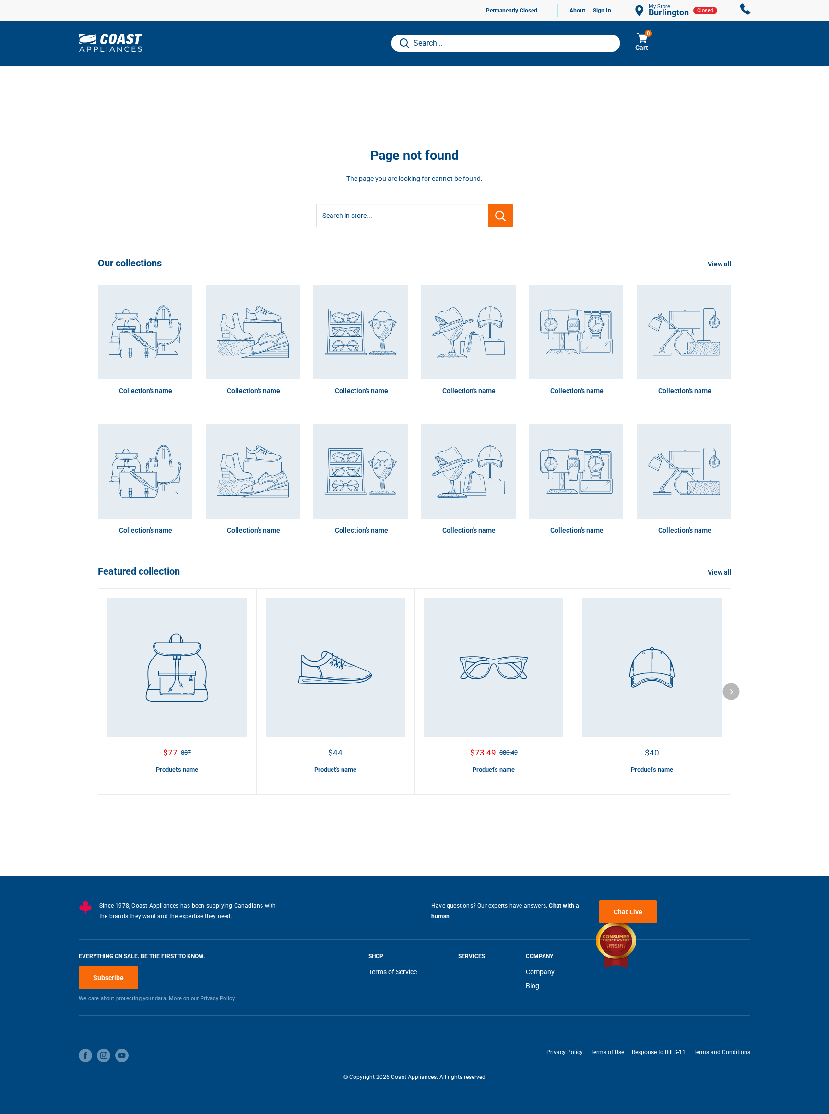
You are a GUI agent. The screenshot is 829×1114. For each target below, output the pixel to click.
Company (540, 972)
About (577, 10)
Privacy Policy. (218, 998)
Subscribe (108, 978)
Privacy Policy (564, 1052)
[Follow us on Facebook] (85, 1055)
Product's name (177, 769)
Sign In (602, 10)
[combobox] (505, 43)
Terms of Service (392, 972)
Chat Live (628, 912)
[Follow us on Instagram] (103, 1055)
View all (720, 264)
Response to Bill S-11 (659, 1052)
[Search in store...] (500, 215)
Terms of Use (607, 1052)
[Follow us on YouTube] (122, 1055)
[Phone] (745, 10)
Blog (532, 986)
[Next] (731, 691)
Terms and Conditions (721, 1052)
